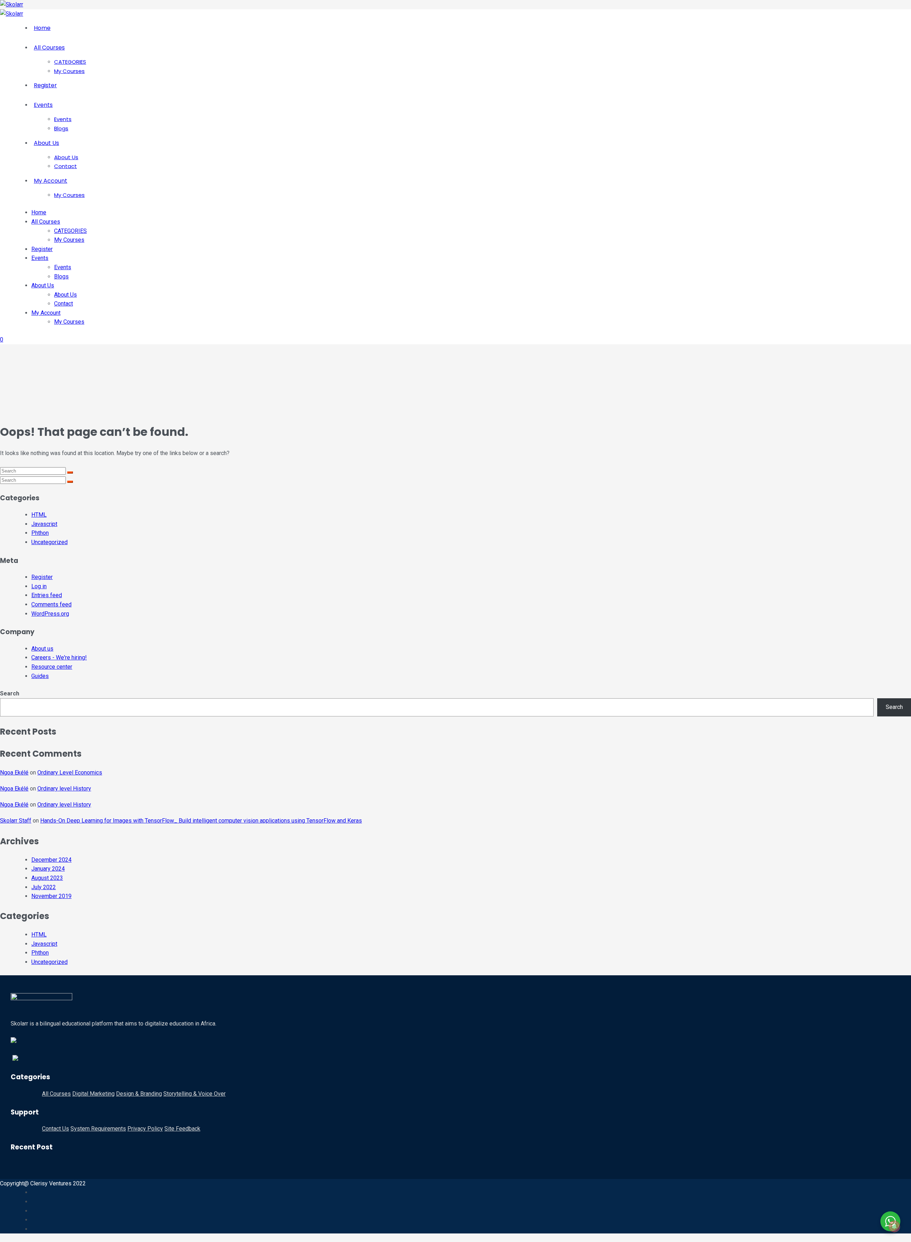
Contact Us (55, 1128)
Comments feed (51, 604)
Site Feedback (182, 1128)
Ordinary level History (64, 788)
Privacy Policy (145, 1128)
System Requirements (98, 1128)
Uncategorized (49, 542)
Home (42, 28)
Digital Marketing (93, 1093)
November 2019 (51, 896)
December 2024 (51, 859)
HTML (39, 514)
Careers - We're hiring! (59, 657)
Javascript (44, 524)
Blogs (61, 128)
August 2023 (47, 878)
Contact (65, 166)
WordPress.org (50, 613)
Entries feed (46, 595)
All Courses (49, 47)
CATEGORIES (70, 62)
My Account (50, 181)
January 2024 (48, 868)
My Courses (69, 71)
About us (42, 648)
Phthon (40, 532)
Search (9, 693)
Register (45, 85)
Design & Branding (139, 1093)
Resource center (51, 666)
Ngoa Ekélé (14, 772)
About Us (46, 143)
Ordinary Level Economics (69, 772)
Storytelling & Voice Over (194, 1093)
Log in (39, 586)
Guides (40, 676)
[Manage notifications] (894, 1226)
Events (43, 105)
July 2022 (43, 887)
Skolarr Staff (15, 820)
